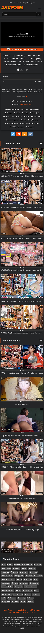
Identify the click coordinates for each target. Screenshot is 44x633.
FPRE (14, 127)
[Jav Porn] (20, 8)
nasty (19, 590)
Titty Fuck (6, 601)
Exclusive (39, 576)
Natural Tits (28, 590)
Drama (29, 576)
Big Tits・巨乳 (24, 109)
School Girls (19, 594)
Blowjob (15, 123)
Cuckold (34, 572)
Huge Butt (6, 583)
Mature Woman (8, 590)
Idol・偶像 (35, 113)
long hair (19, 587)
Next (40, 546)
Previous (3, 546)
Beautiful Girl (11, 109)
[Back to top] (37, 627)
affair (10, 564)
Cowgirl (9, 113)
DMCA (25, 612)
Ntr (37, 590)
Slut (4, 598)
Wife (24, 601)
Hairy (20, 579)
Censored (35, 109)
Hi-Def (26, 113)
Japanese (35, 583)
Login (25, 3)
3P (4, 564)
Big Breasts (7, 568)
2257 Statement (35, 610)
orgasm (21, 127)
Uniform (16, 601)
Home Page (7, 610)
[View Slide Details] (11, 547)
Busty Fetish (26, 123)
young (31, 601)
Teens (31, 598)
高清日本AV (37, 116)
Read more (21, 96)
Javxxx (20, 116)
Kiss (11, 587)
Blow (8, 123)
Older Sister (7, 594)
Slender (36, 594)
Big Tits (23, 120)
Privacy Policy (20, 610)
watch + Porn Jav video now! (23, 49)
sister (28, 594)
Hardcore (29, 579)
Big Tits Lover (34, 120)
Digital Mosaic (7, 576)
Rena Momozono (26, 104)
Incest (16, 583)
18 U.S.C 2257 (14, 612)
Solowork (31, 127)
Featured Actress (8, 579)
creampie (36, 123)
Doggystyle (19, 576)
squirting (22, 598)
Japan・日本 (9, 116)
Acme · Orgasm (12, 120)
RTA (33, 612)
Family (18, 113)
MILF (27, 116)
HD (37, 579)
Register (32, 3)
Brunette (6, 572)
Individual (25, 583)
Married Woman (31, 587)
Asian (18, 564)
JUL (4, 587)
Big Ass (38, 564)
